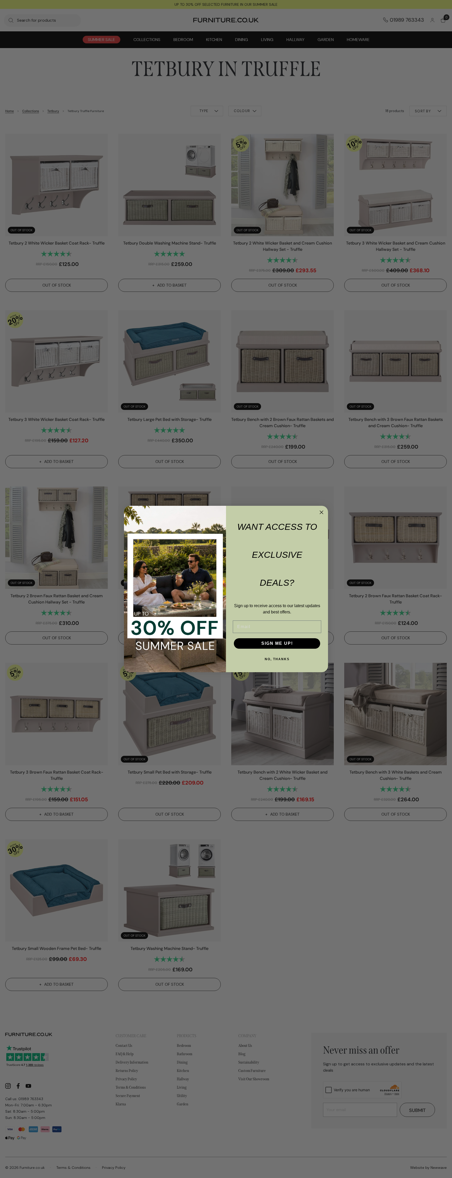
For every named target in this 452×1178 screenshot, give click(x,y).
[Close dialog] (321, 512)
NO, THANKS (277, 659)
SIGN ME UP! (277, 643)
